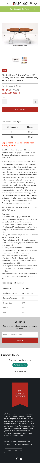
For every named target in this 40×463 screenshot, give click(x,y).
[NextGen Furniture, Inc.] (20, 3)
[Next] (35, 35)
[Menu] (3, 3)
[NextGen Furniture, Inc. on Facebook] (17, 459)
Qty (3, 97)
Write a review (20, 365)
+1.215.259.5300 (12, 451)
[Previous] (5, 35)
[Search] (31, 3)
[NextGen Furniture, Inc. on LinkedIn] (20, 459)
